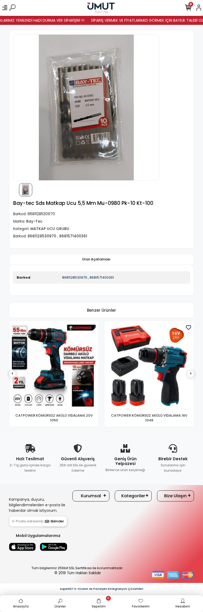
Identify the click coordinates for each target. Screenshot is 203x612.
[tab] (96, 259)
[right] (191, 373)
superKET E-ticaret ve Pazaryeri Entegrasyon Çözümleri (101, 589)
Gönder (57, 521)
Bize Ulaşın (175, 496)
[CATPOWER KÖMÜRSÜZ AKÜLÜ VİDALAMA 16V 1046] (54, 366)
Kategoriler (133, 496)
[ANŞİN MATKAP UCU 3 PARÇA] (149, 366)
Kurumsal (91, 496)
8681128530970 (74, 277)
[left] (12, 373)
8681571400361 (102, 277)
